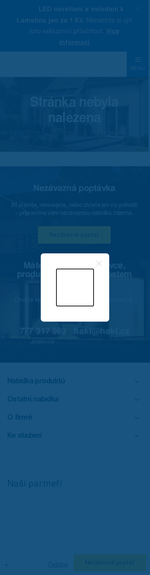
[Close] (99, 263)
